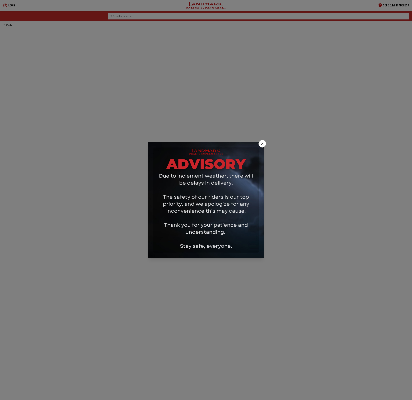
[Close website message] (262, 143)
